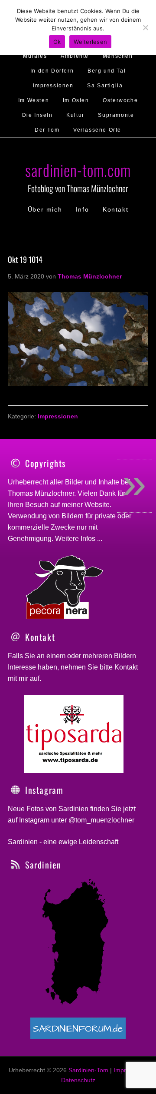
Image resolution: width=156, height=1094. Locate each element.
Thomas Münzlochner (41, 493)
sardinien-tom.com (78, 169)
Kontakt (126, 667)
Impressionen (58, 416)
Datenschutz (78, 1080)
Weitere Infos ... (78, 538)
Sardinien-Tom (88, 1070)
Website (97, 504)
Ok (57, 41)
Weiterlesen (90, 41)
